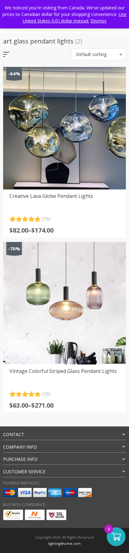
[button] (98, 54)
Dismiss (98, 21)
